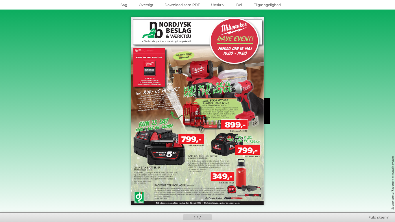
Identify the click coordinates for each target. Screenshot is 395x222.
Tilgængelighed (267, 5)
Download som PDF (182, 5)
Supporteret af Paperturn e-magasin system (392, 183)
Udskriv (217, 5)
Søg (124, 5)
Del (239, 5)
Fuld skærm (379, 217)
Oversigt (146, 5)
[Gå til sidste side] (225, 217)
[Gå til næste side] (216, 217)
